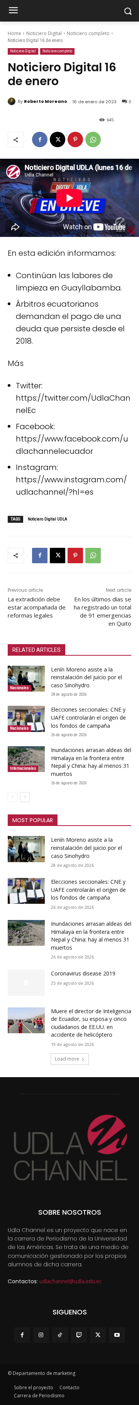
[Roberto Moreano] (13, 101)
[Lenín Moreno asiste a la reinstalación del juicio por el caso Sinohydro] (26, 679)
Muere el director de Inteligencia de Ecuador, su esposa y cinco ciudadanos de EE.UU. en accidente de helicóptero (91, 1023)
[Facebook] (39, 139)
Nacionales (19, 688)
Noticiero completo (88, 33)
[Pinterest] (75, 139)
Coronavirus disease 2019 (83, 973)
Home (14, 33)
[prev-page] (12, 797)
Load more (67, 1059)
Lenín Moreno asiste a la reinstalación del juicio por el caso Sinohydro (86, 677)
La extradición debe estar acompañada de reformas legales (37, 607)
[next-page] (25, 797)
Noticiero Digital (44, 33)
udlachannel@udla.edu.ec (70, 1281)
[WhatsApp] (93, 139)
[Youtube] (116, 1335)
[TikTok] (60, 1335)
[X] (57, 139)
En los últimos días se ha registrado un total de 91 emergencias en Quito (102, 611)
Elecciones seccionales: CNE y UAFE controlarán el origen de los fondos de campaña (88, 717)
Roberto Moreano (45, 101)
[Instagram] (41, 1335)
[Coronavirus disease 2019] (26, 982)
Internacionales (23, 768)
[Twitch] (78, 1335)
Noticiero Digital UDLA (47, 519)
